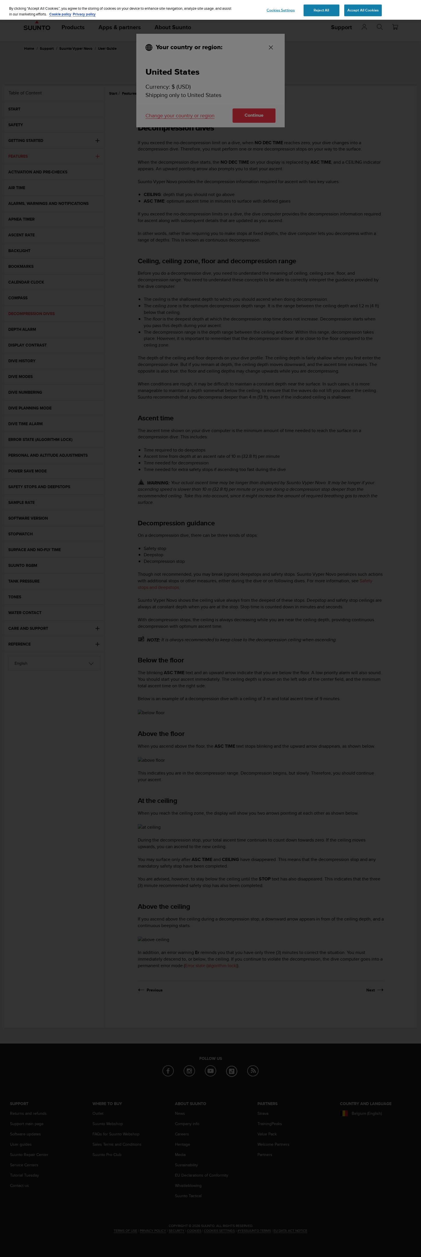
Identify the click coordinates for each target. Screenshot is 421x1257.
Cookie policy (60, 14)
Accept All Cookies (363, 10)
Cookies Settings (281, 10)
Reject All (321, 10)
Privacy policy (84, 14)
